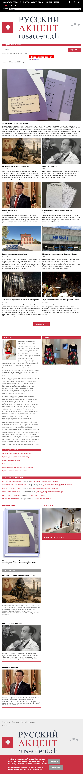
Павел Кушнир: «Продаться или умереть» (17, 467)
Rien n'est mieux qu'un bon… (12, 488)
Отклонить (56, 768)
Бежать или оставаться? (11, 460)
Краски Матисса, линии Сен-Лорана (15, 471)
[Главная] (41, 27)
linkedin (79, 2)
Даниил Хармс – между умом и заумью (16, 453)
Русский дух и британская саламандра (16, 457)
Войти (5, 9)
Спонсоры (31, 722)
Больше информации (34, 769)
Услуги (23, 722)
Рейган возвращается (10, 464)
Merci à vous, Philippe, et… (11, 495)
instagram (74, 2)
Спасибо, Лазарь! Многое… (12, 481)
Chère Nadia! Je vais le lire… (11, 492)
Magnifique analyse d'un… (11, 499)
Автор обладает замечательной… (14, 485)
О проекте (6, 722)
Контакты (15, 722)
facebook (69, 2)
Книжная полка (8, 505)
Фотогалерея (47, 505)
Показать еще (41, 324)
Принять (54, 761)
